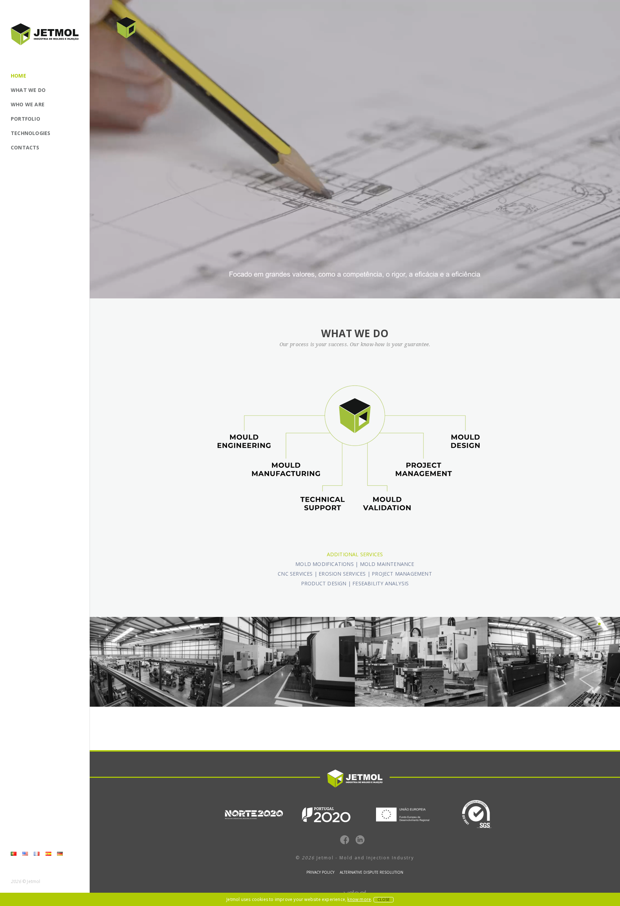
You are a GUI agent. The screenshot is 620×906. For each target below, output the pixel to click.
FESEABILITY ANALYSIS (380, 583)
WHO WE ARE (27, 104)
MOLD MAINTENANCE (387, 564)
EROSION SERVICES (342, 573)
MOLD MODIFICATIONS (324, 564)
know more (359, 899)
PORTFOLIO (25, 118)
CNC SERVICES (295, 573)
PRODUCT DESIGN (324, 583)
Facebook (344, 839)
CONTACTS (25, 147)
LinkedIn (360, 839)
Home (18, 75)
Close (383, 899)
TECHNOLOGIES (30, 133)
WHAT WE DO (28, 90)
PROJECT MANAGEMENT (402, 573)
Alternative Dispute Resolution (371, 872)
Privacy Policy (320, 872)
